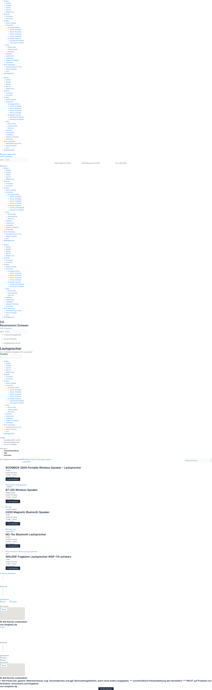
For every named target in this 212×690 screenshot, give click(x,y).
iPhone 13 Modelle (15, 34)
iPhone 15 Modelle (15, 29)
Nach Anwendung (9, 65)
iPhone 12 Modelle (15, 36)
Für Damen (9, 16)
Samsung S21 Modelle (17, 43)
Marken (6, 1)
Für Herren (9, 18)
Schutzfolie (9, 25)
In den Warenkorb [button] (12, 479)
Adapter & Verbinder (12, 60)
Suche (2, 160)
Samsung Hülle (12, 49)
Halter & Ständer (11, 23)
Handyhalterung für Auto (13, 67)
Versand (11, 477)
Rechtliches (3, 586)
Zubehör (6, 21)
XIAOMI (8, 3)
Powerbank (9, 62)
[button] (106, 573)
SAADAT (8, 5)
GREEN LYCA (10, 12)
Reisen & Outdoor (11, 69)
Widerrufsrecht (9, 589)
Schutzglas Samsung (14, 38)
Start (1, 352)
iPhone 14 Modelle (15, 32)
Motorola (11, 51)
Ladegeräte (9, 58)
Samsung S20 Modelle (17, 40)
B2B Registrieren (9, 73)
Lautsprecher (10, 56)
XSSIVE (8, 7)
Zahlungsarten (4, 599)
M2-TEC (8, 10)
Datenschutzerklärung (11, 451)
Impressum (7, 455)
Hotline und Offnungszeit (8, 573)
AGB (5, 453)
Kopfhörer (9, 54)
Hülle (7, 45)
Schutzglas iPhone (13, 27)
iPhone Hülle (12, 47)
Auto (7, 71)
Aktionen (7, 14)
